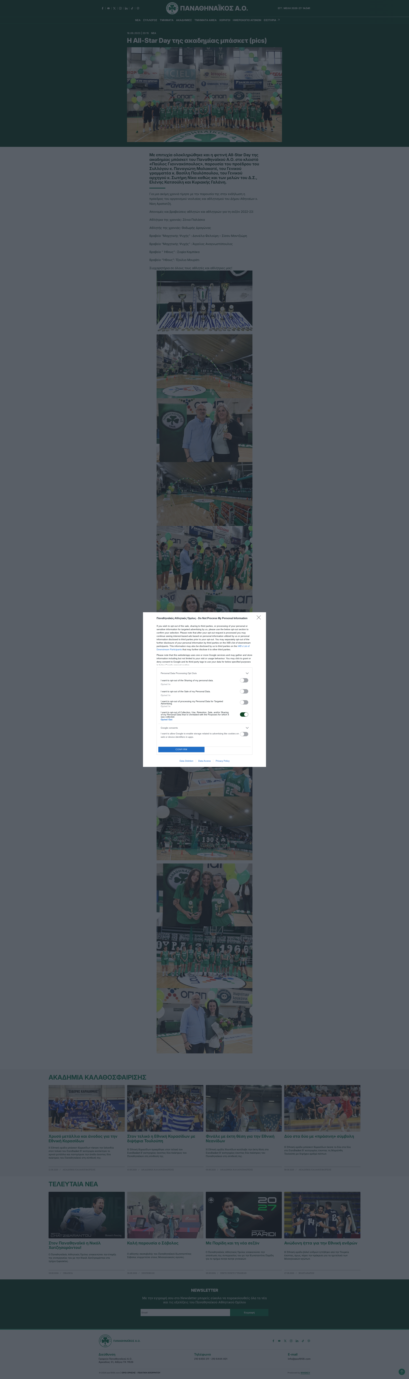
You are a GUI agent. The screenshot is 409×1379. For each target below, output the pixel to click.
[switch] (244, 680)
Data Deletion (186, 761)
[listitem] (204, 673)
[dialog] (204, 689)
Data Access (204, 761)
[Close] (260, 618)
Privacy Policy (223, 761)
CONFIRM (181, 749)
